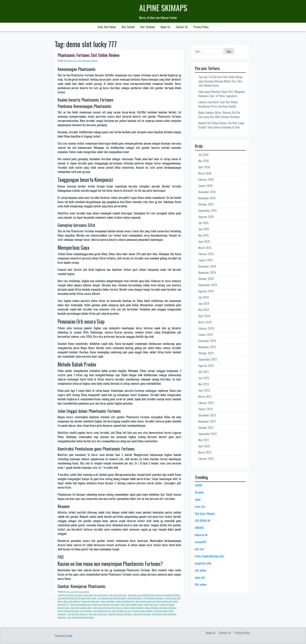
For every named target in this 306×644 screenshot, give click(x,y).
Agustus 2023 (206, 365)
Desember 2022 (207, 415)
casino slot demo (134, 598)
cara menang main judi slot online (111, 598)
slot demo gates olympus (142, 610)
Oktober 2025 (206, 204)
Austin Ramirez (91, 60)
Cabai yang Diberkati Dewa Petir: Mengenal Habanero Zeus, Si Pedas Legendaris (221, 93)
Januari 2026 (205, 186)
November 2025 (207, 198)
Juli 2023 (203, 372)
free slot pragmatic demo (81, 607)
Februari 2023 (206, 403)
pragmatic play (203, 563)
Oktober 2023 (206, 353)
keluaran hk (201, 535)
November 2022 (207, 421)
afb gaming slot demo (73, 594)
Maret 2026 (204, 173)
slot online (200, 570)
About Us (165, 27)
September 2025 (207, 210)
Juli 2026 (203, 155)
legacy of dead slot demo (68, 610)
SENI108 (199, 528)
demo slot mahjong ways (80, 604)
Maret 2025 (204, 248)
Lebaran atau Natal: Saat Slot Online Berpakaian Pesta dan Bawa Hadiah (217, 104)
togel (197, 499)
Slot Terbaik (128, 27)
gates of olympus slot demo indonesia (160, 607)
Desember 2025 (207, 192)
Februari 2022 (206, 459)
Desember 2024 (207, 266)
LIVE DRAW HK (202, 521)
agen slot (200, 577)
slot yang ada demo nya (77, 613)
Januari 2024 (205, 334)
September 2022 (207, 434)
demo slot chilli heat (72, 601)
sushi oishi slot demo (142, 613)
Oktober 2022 (206, 427)
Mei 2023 (203, 384)
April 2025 (204, 241)
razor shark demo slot (102, 610)
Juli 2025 (203, 223)
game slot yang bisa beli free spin (107, 607)
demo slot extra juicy (91, 601)
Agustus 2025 (206, 217)
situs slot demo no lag (121, 610)
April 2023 (204, 390)
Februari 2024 (206, 328)
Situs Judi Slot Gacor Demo (77, 591)
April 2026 (204, 167)
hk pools (199, 492)
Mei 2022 (203, 440)
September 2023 (207, 359)
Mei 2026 (203, 161)
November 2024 (207, 272)
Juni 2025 (203, 229)
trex (70, 636)
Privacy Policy (201, 27)
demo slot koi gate (164, 601)
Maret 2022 (204, 452)
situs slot (200, 506)
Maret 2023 (204, 396)
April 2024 (204, 316)
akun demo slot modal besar (96, 594)
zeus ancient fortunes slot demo (80, 617)
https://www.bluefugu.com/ (209, 556)
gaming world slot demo (133, 607)
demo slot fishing (108, 601)
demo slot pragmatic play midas (106, 604)
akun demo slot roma (118, 594)
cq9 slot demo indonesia (153, 598)
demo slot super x (151, 604)
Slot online (200, 584)
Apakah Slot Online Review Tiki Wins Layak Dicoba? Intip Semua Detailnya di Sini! (221, 125)
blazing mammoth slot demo (168, 594)
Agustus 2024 (206, 291)
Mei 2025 (203, 235)
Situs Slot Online (107, 27)
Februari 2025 (206, 254)
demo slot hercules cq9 (145, 601)
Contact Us (182, 27)
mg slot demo (86, 610)
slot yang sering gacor (98, 613)
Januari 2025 (205, 260)
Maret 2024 (205, 322)
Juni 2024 (203, 303)
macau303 (200, 542)
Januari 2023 (205, 409)
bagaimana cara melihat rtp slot (141, 594)
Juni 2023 (203, 378)
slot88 (198, 485)
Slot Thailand (147, 27)
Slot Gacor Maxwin (205, 513)
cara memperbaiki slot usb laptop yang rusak (77, 598)
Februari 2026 (206, 179)
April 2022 (204, 446)
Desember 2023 (207, 341)
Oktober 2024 (206, 279)
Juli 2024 (203, 297)
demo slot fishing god (125, 601)
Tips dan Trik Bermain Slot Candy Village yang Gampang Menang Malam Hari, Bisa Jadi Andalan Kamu (220, 81)
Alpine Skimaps (163, 7)
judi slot (199, 549)
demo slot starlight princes (132, 604)
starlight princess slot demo (120, 613)
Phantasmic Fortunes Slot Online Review (89, 55)
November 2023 (207, 347)
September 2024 (207, 285)
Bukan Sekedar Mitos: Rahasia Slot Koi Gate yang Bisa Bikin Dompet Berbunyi (219, 114)
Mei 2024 (203, 310)
